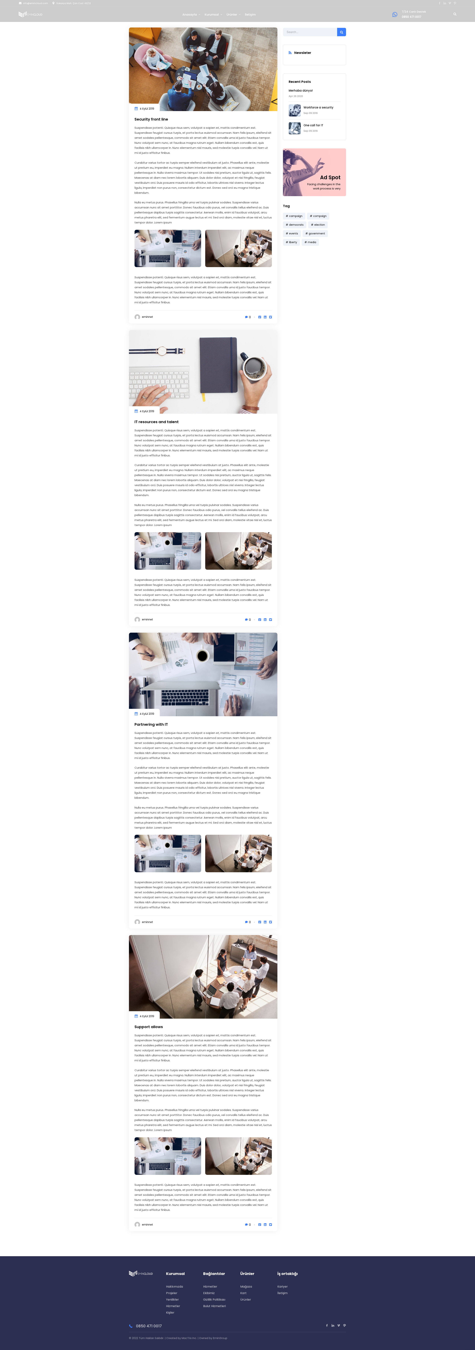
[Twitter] (270, 317)
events (293, 233)
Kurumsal (212, 14)
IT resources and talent (157, 421)
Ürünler (232, 14)
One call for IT (313, 125)
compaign (320, 216)
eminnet (147, 317)
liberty (293, 242)
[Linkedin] (265, 317)
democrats (296, 225)
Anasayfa (189, 14)
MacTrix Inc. (189, 1338)
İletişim (250, 14)
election (319, 225)
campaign (295, 216)
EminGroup (220, 1338)
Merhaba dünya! (301, 91)
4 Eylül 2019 (147, 109)
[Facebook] (259, 317)
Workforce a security (318, 107)
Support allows (149, 1026)
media (312, 242)
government (317, 233)
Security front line (151, 119)
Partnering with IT (151, 724)
